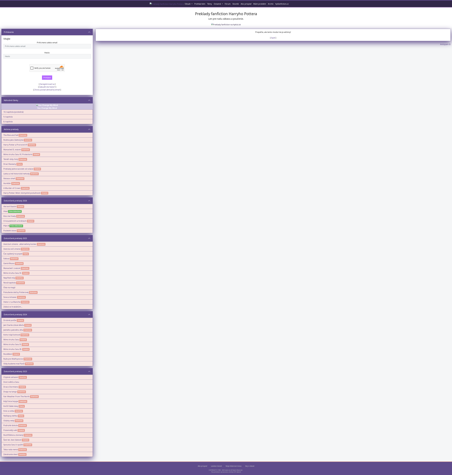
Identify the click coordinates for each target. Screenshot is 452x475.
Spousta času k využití (13, 444)
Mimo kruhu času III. (12, 349)
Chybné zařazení (10, 377)
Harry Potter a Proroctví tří (15, 144)
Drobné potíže (9, 320)
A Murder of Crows (11, 188)
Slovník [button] (235, 4)
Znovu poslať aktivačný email (47, 89)
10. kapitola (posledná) (13, 112)
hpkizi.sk (227, 470)
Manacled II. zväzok (12, 149)
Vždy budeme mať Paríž (13, 363)
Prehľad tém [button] (199, 4)
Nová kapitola (9, 282)
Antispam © (445, 44)
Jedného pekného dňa (13, 330)
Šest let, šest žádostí (12, 440)
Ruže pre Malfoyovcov (13, 359)
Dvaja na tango (10, 391)
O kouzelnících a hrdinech (14, 221)
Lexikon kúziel (216, 466)
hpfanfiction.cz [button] (282, 4)
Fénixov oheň (9, 178)
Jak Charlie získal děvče (13, 325)
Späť (273, 37)
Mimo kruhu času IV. (12, 273)
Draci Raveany (9, 164)
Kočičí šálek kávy (10, 406)
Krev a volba (8, 411)
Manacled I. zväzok (11, 268)
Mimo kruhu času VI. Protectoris (17, 154)
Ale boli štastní (9, 206)
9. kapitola (8, 116)
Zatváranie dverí (10, 454)
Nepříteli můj (9, 278)
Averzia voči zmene (11, 249)
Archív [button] (270, 4)
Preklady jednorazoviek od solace (18, 169)
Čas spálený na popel (12, 253)
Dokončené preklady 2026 (15, 200)
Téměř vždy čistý (10, 159)
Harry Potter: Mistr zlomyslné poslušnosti (21, 193)
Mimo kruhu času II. (12, 344)
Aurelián (7, 183)
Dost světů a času (11, 382)
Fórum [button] (228, 4)
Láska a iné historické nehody (16, 173)
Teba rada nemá (10, 449)
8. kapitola (8, 121)
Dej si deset (249, 466)
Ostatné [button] (217, 4)
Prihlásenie (9, 32)
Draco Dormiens (10, 387)
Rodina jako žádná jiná (13, 140)
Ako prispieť (202, 466)
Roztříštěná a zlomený (13, 435)
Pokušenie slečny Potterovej (15, 292)
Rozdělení (7, 354)
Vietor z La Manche (11, 302)
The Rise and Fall (10, 135)
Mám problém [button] (259, 4)
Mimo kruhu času (11, 339)
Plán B (6, 225)
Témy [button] (209, 4)
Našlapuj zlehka (10, 415)
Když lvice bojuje (10, 401)
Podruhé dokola (10, 425)
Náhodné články (11, 100)
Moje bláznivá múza (233, 466)
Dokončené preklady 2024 (15, 314)
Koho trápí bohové (11, 334)
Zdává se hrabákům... (12, 306)
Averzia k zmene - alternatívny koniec (19, 244)
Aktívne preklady (11, 129)
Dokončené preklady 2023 (15, 371)
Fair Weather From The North (16, 396)
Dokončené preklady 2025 (15, 238)
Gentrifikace (8, 263)
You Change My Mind (47, 108)
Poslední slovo (9, 230)
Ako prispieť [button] (246, 4)
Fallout (6, 258)
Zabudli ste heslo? (47, 87)
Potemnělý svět (10, 430)
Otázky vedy (8, 420)
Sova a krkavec (10, 297)
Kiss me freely (9, 216)
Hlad (5, 211)
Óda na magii (9, 287)
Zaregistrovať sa (47, 84)
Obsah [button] (188, 4)
